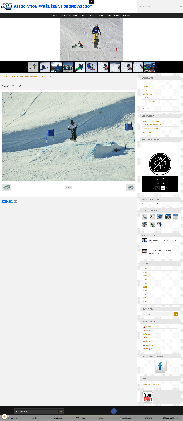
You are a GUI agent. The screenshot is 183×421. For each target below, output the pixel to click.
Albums (13, 77)
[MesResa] (58, 418)
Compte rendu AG (149, 101)
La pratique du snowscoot (152, 125)
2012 (145, 294)
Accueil (55, 15)
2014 (145, 287)
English (147, 330)
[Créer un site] (13, 418)
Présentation (147, 83)
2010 (145, 301)
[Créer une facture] (103, 418)
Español (148, 334)
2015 (145, 280)
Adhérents (146, 97)
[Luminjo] (148, 418)
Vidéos (84, 15)
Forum (92, 15)
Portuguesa (149, 349)
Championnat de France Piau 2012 (32, 77)
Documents (147, 105)
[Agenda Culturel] (170, 418)
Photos (76, 15)
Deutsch (148, 341)
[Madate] (35, 418)
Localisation (147, 94)
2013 (145, 290)
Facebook (100, 15)
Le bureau (146, 87)
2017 (145, 276)
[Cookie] (4, 416)
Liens (109, 15)
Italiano (147, 338)
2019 (145, 269)
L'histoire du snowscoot (151, 121)
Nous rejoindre (148, 90)
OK (176, 314)
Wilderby (64, 15)
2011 (145, 298)
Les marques (147, 132)
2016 (145, 283)
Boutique (146, 108)
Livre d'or (126, 15)
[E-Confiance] (125, 418)
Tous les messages (151, 385)
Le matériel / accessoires (151, 128)
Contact (117, 15)
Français (148, 327)
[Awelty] (80, 418)
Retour (68, 187)
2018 (145, 272)
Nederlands (149, 345)
